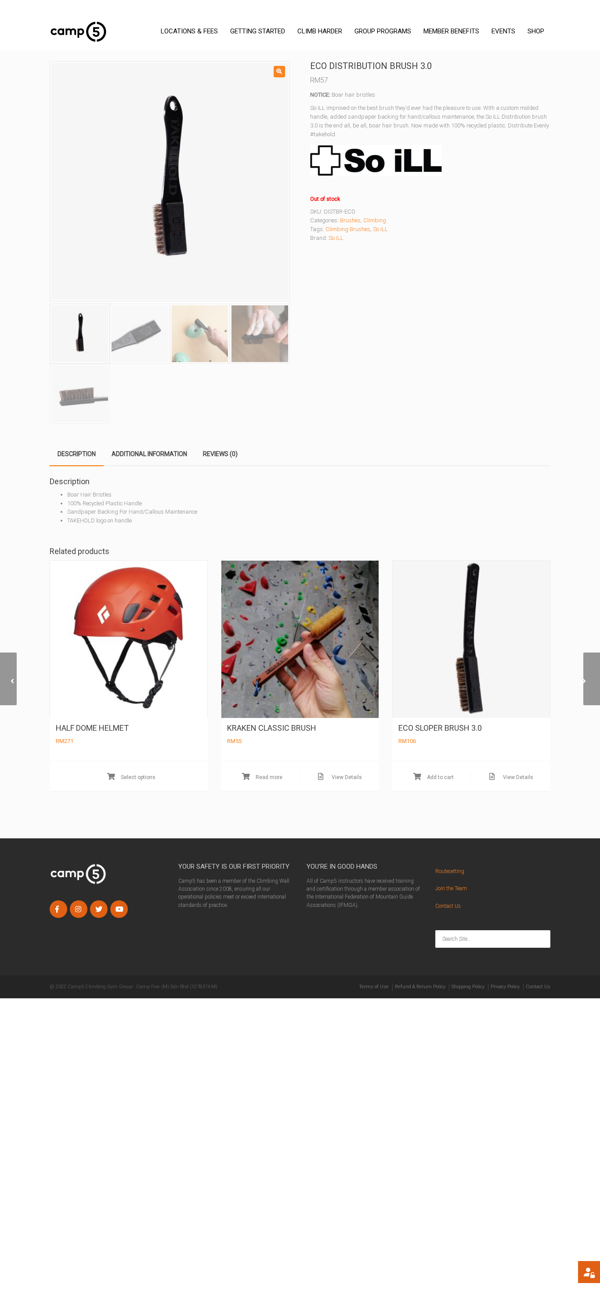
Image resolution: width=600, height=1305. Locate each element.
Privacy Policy (505, 987)
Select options (137, 777)
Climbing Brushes (347, 229)
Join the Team (451, 888)
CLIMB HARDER (319, 31)
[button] (279, 71)
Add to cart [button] (440, 777)
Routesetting (449, 871)
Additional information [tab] (149, 453)
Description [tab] (77, 453)
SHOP (536, 31)
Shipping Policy (468, 987)
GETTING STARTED (257, 31)
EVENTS (503, 31)
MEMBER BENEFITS (451, 31)
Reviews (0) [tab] (220, 453)
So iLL (380, 229)
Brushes (350, 220)
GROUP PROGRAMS (382, 31)
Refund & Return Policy (420, 987)
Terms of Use (374, 987)
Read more (268, 777)
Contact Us (448, 906)
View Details (346, 777)
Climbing (374, 220)
